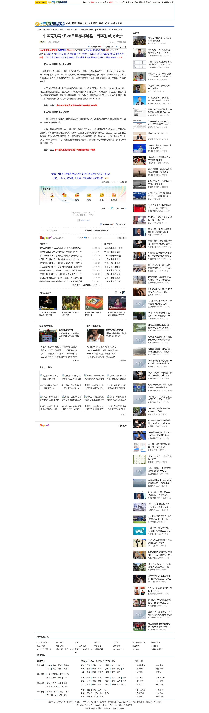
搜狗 (171, 2)
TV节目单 (140, 693)
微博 (145, 2)
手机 (94, 684)
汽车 (118, 2)
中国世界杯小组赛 (112, 263)
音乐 (118, 669)
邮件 (150, 2)
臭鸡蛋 (114, 200)
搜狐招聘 (78, 702)
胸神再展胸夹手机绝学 (114, 330)
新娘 (94, 678)
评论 (80, 23)
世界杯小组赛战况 (112, 270)
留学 (118, 678)
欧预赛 (49, 686)
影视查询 (140, 669)
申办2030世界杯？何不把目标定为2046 (103, 350)
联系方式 (103, 702)
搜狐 (83, 661)
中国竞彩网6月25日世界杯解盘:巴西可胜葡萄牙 (61, 267)
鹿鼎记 (89, 693)
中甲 (61, 674)
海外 (65, 683)
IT (114, 2)
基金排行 (159, 665)
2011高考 (136, 649)
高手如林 (116, 646)
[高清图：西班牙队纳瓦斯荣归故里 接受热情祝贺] (116, 377)
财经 (111, 2)
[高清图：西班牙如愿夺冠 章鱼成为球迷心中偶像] (49, 398)
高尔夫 (53, 695)
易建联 (66, 669)
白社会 (116, 209)
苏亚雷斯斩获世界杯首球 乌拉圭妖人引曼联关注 (61, 278)
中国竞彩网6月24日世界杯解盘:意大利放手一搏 (61, 274)
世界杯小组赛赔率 (112, 281)
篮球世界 (40, 665)
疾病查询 (140, 681)
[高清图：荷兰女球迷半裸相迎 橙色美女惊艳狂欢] (71, 398)
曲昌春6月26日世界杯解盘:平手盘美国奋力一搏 (61, 252)
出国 (113, 678)
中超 (48, 674)
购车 (88, 672)
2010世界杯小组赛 (112, 255)
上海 (100, 690)
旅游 (82, 681)
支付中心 (70, 702)
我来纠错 (123, 182)
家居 (127, 2)
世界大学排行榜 (157, 649)
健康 (94, 681)
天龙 (82, 693)
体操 (61, 692)
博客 (154, 2)
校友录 (123, 684)
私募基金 (97, 646)
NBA (48, 665)
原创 (118, 681)
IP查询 (158, 672)
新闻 (93, 2)
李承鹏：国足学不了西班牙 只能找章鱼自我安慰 (59, 347)
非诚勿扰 (135, 646)
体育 (97, 2)
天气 (88, 681)
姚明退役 (59, 646)
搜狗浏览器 (141, 690)
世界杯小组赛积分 (112, 259)
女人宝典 (159, 693)
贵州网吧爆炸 (99, 649)
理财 (94, 669)
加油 (64, 200)
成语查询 (140, 672)
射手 (113, 23)
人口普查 (154, 646)
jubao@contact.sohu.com (114, 708)
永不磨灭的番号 (43, 642)
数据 (67, 686)
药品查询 (159, 669)
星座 (99, 678)
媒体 (112, 50)
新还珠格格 (41, 646)
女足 (65, 678)
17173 (107, 661)
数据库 (94, 23)
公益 (94, 665)
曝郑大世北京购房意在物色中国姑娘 (102, 354)
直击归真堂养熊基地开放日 (97, 230)
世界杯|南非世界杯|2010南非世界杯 (50, 30)
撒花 (77, 200)
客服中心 (94, 702)
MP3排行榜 (160, 678)
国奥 (54, 678)
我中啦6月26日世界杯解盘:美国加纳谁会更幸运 (61, 255)
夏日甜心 (59, 642)
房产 (122, 2)
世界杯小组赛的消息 (113, 248)
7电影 (77, 642)
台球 (67, 692)
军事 (88, 665)
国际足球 (40, 683)
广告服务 (86, 702)
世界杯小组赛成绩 (112, 252)
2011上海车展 (80, 646)
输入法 (89, 697)
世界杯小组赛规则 (112, 278)
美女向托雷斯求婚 (66, 330)
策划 (86, 23)
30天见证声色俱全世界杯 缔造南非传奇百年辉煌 (59, 357)
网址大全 (140, 684)
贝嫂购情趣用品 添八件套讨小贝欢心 (102, 347)
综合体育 (40, 692)
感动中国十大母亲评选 (64, 649)
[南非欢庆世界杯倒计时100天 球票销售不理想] (117, 302)
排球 (56, 692)
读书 (113, 681)
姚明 (60, 669)
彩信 (107, 693)
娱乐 (104, 2)
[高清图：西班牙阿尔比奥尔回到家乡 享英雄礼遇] (94, 377)
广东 (105, 690)
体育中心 (41, 661)
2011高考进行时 (138, 642)
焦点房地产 (100, 661)
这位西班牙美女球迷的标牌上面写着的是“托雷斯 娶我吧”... (69, 335)
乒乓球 (49, 692)
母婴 (88, 678)
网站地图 (140, 702)
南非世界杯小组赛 (112, 267)
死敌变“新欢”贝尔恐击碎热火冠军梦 (101, 357)
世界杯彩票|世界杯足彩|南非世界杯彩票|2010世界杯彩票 (86, 30)
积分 (107, 23)
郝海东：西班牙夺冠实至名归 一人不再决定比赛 (59, 350)
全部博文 (157, 702)
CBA (48, 669)
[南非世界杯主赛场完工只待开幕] (71, 302)
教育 (107, 678)
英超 (48, 683)
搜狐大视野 (155, 642)
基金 (99, 669)
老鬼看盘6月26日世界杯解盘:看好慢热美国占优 (61, 263)
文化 (107, 681)
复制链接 (109, 47)
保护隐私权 (112, 702)
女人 (132, 2)
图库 (74, 23)
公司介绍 (132, 702)
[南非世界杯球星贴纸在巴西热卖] (94, 302)
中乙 (67, 674)
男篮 (54, 669)
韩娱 (113, 669)
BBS (159, 2)
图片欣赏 (159, 681)
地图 (96, 697)
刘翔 (60, 695)
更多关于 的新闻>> (86, 285)
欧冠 (56, 686)
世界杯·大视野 (46, 367)
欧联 (61, 686)
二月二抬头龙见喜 (49, 230)
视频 (136, 2)
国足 (48, 678)
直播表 (66, 665)
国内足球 (40, 674)
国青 (59, 678)
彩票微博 (79, 50)
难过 (89, 200)
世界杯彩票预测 (116, 30)
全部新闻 (149, 702)
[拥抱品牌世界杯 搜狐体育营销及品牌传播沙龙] (71, 377)
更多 (123, 209)
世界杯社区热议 (94, 326)
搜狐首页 (86, 2)
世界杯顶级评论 (46, 326)
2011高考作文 (118, 649)
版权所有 (129, 705)
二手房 (100, 672)
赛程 (101, 23)
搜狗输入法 (141, 665)
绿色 (124, 681)
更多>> (123, 415)
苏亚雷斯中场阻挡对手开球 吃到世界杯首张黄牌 (61, 281)
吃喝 (99, 681)
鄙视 (102, 200)
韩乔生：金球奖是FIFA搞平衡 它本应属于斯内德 (59, 354)
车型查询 (159, 690)
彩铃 (101, 693)
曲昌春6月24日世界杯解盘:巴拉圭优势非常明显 (61, 270)
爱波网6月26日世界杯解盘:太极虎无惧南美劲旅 (61, 248)
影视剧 (119, 672)
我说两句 (165, 2)
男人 (99, 684)
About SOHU (123, 702)
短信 (96, 693)
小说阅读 (159, 697)
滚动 (65, 695)
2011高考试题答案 (44, 649)
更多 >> (76, 360)
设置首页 (51, 702)
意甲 (54, 683)
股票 (88, 669)
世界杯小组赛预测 (112, 274)
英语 (124, 678)
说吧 (101, 697)
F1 (48, 695)
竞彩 (116, 50)
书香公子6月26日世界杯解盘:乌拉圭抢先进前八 (61, 259)
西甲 (59, 683)
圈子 (88, 690)
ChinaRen (90, 661)
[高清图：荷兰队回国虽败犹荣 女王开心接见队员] (116, 398)
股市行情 (140, 678)
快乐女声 (97, 642)
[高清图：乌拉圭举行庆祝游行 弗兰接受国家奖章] (94, 398)
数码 (88, 684)
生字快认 (140, 697)
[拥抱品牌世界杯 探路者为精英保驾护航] (49, 377)
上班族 (115, 642)
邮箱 (94, 690)
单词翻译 (159, 684)
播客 (141, 2)
